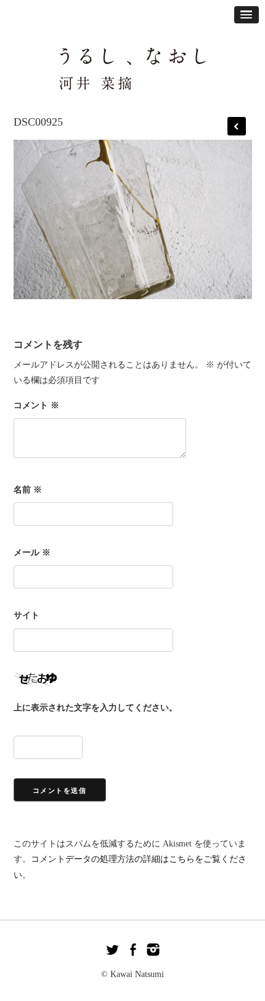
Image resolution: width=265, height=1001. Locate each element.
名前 (28, 489)
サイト (26, 615)
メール (32, 552)
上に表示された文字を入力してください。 (95, 707)
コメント (36, 405)
